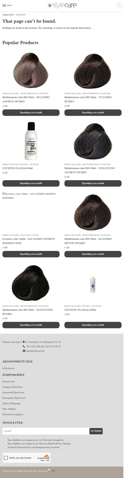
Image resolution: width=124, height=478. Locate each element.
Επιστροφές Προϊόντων (14, 398)
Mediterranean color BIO (35, 93)
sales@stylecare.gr (35, 351)
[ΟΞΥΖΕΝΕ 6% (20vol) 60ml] (31, 141)
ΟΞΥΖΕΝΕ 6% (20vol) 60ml (17, 168)
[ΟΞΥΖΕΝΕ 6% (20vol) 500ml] (93, 283)
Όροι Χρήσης (9, 409)
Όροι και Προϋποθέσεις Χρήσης (54, 443)
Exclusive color (30, 235)
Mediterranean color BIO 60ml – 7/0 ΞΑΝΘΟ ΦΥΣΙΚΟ (88, 99)
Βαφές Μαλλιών (10, 93)
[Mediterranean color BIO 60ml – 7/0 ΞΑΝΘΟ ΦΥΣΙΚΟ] (93, 70)
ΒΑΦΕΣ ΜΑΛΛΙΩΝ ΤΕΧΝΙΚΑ (15, 164)
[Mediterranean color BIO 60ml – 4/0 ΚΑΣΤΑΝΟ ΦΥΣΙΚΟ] (31, 283)
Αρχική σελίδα (8, 15)
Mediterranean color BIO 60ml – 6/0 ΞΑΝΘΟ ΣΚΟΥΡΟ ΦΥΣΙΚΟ (88, 241)
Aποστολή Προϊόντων (13, 392)
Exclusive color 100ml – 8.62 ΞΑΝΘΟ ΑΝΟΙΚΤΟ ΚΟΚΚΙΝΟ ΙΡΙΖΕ (28, 241)
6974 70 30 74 (53, 346)
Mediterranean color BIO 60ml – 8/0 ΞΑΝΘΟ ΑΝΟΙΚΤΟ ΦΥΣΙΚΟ (26, 99)
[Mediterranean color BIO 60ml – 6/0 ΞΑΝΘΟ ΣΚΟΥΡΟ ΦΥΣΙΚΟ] (93, 212)
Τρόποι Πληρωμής (11, 403)
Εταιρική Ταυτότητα (12, 387)
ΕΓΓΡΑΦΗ (96, 431)
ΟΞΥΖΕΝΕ (34, 164)
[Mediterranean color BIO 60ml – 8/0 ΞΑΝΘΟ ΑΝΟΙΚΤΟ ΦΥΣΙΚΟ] (31, 70)
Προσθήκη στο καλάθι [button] (31, 112)
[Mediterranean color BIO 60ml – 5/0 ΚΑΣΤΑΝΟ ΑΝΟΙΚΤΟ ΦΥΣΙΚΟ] (93, 141)
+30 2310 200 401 (35, 346)
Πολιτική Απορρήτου (12, 414)
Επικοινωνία (8, 381)
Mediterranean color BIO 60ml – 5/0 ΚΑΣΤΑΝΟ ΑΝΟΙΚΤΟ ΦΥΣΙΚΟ (89, 170)
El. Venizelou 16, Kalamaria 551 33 (43, 342)
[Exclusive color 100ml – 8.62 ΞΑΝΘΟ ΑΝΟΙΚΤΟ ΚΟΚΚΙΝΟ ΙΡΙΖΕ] (31, 212)
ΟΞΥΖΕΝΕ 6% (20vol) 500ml (80, 309)
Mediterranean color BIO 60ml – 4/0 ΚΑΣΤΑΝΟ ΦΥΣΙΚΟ (27, 311)
